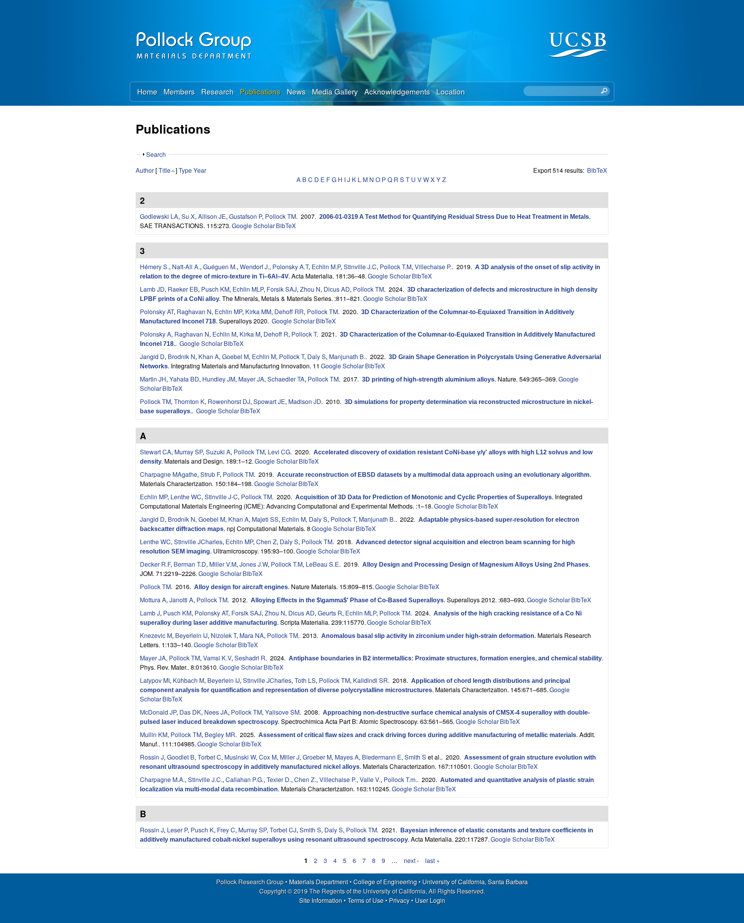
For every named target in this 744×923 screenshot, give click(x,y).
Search (156, 154)
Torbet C (209, 757)
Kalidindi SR (370, 680)
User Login (430, 900)
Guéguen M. (220, 266)
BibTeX (597, 170)
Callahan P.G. (245, 779)
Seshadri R (249, 657)
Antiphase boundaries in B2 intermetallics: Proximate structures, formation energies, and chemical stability (445, 658)
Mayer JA (251, 379)
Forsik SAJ (282, 289)
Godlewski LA (159, 216)
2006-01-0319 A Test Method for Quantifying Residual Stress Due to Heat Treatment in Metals (454, 216)
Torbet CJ (283, 829)
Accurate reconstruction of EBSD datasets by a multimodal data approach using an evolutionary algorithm (433, 474)
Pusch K (202, 829)
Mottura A (153, 599)
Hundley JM (218, 379)
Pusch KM (215, 289)
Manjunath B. (347, 356)
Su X (188, 216)
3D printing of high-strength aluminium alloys (428, 379)
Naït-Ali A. (186, 266)
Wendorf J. (254, 266)
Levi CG (279, 451)
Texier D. (279, 779)
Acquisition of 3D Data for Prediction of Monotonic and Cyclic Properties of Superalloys (423, 497)
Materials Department (318, 881)
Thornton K (189, 401)
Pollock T (304, 334)
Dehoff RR (289, 311)
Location (450, 91)
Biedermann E (381, 757)
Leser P (177, 829)
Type (185, 170)
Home (147, 91)
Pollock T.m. (400, 779)
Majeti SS (265, 519)
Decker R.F (155, 564)
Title (164, 170)
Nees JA (216, 712)
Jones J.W (253, 564)
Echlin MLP (248, 289)
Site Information (320, 900)
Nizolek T (223, 635)
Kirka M (249, 334)
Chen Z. (305, 779)
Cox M (268, 757)
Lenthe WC (186, 496)
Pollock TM (280, 216)
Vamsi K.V (217, 657)
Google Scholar (253, 225)
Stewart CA (155, 451)
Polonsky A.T (290, 266)
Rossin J (152, 757)
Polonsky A (155, 334)
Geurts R (330, 612)
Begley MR (220, 734)
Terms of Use (366, 900)
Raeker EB (183, 289)
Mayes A (347, 757)
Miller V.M (222, 564)
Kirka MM (258, 311)
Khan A (208, 356)
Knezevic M (156, 635)
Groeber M (317, 757)
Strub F (210, 474)
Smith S (415, 757)
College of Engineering (385, 881)
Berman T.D (190, 564)
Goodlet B (181, 757)
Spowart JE (269, 401)
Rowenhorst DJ (229, 401)
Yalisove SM (282, 712)
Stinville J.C (360, 266)
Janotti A (181, 599)
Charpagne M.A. (162, 779)
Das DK (190, 712)
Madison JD (304, 401)
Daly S (316, 356)
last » (432, 860)
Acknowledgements (397, 91)
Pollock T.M (396, 266)
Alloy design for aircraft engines (241, 587)
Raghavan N (194, 311)
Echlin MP (228, 311)
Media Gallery (335, 91)
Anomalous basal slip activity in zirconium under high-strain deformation (427, 636)
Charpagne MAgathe (168, 474)
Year (199, 170)
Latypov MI (155, 680)
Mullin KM (153, 734)
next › (411, 860)
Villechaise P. (433, 266)
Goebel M (235, 356)
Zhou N (310, 289)
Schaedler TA (286, 379)
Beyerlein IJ (191, 635)
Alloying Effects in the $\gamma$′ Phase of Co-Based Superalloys (347, 600)
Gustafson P (245, 216)
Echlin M (224, 334)
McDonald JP (158, 712)
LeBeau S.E (322, 564)
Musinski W (240, 757)
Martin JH (153, 379)
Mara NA (251, 635)
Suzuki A (218, 451)
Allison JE (212, 216)
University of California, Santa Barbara (475, 881)
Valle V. (370, 779)
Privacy (399, 900)
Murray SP (188, 451)
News (296, 91)
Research (217, 91)
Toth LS (305, 680)
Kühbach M (188, 680)
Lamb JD (152, 289)
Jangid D (152, 356)
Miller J (290, 757)
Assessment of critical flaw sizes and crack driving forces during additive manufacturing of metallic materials (417, 735)
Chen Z (266, 541)
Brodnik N (181, 356)
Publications (260, 91)
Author (145, 170)
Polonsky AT (157, 311)
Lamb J (150, 612)
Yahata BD (184, 379)
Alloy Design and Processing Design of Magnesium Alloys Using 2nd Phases (475, 564)
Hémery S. (154, 266)
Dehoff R (276, 334)
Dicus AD (337, 289)
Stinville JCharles (198, 541)
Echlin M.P (326, 266)
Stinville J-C (221, 496)
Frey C (226, 829)
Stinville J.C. (205, 779)
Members (179, 91)
